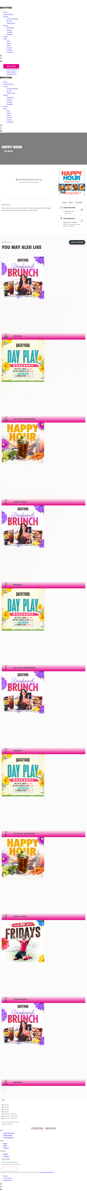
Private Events (12, 74)
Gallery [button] (5, 36)
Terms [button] (5, 1176)
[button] (1, 56)
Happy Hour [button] (11, 23)
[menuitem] (45, 12)
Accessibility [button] (7, 1180)
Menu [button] (5, 12)
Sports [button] (5, 25)
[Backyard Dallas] (6, 8)
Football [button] (9, 32)
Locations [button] (10, 52)
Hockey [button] (9, 30)
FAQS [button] (8, 45)
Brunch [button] (9, 21)
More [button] (5, 39)
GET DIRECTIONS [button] (37, 1128)
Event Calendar (12, 69)
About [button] (9, 43)
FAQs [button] (5, 1146)
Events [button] (5, 16)
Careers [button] (9, 50)
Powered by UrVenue (46, 1172)
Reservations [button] (7, 1135)
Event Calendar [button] (8, 1133)
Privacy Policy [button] (8, 1178)
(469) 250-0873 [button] (50, 1128)
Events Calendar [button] (12, 19)
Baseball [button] (10, 34)
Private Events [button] (8, 14)
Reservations (11, 72)
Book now (11, 66)
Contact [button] (9, 47)
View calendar (77, 242)
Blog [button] (8, 41)
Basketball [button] (10, 27)
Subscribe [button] (9, 1169)
